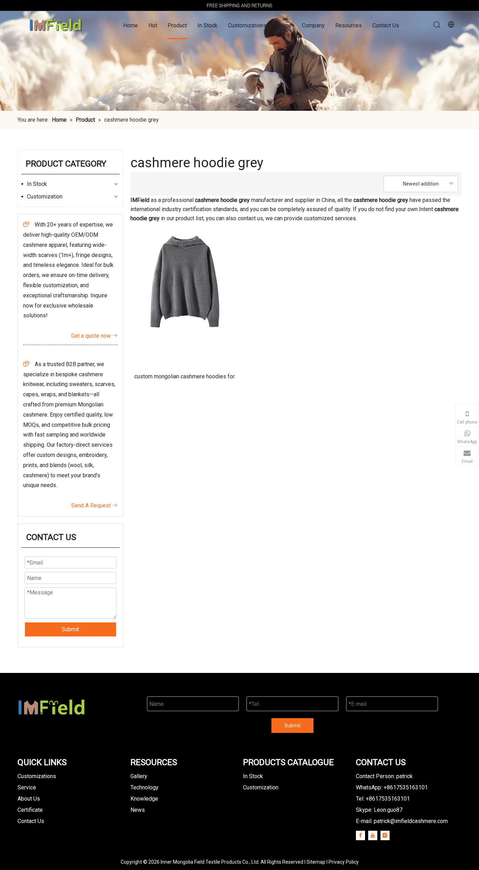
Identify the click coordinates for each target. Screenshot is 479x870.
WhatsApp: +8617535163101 (392, 787)
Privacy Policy (344, 862)
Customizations (37, 776)
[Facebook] (360, 835)
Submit (70, 629)
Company (313, 25)
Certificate (30, 810)
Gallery (138, 776)
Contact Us (385, 25)
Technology (144, 787)
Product (177, 25)
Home (130, 25)
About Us (29, 798)
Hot (152, 25)
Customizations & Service (259, 25)
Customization (44, 196)
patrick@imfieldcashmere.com (411, 821)
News (137, 810)
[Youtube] (372, 835)
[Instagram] (385, 835)
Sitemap (315, 862)
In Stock (207, 25)
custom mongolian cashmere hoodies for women (184, 379)
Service (27, 787)
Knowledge (144, 798)
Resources (348, 25)
